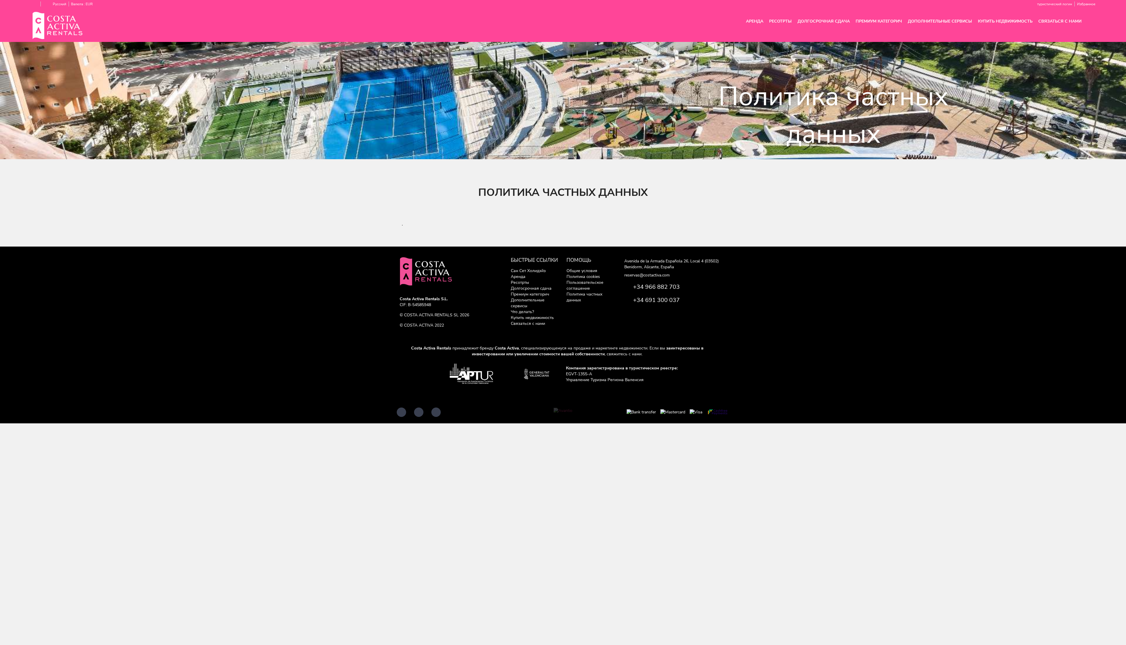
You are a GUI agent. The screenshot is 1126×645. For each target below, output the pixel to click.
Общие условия (582, 271)
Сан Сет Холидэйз (528, 271)
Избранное (1086, 4)
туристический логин (1054, 4)
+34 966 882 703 (656, 287)
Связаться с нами (1059, 21)
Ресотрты (780, 21)
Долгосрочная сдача (824, 21)
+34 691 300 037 (656, 300)
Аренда (754, 21)
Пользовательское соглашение (585, 285)
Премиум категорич (879, 21)
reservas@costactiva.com (647, 275)
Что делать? (522, 312)
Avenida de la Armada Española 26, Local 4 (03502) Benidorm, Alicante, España (671, 264)
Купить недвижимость (1005, 21)
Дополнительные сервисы (940, 21)
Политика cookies (583, 276)
